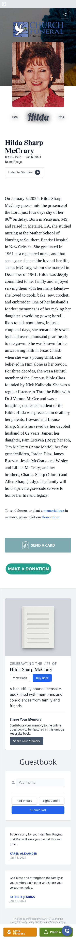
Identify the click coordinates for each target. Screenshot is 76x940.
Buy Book (42, 678)
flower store (50, 516)
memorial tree (54, 510)
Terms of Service (49, 922)
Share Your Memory (26, 741)
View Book (20, 678)
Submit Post (38, 810)
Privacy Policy (26, 922)
